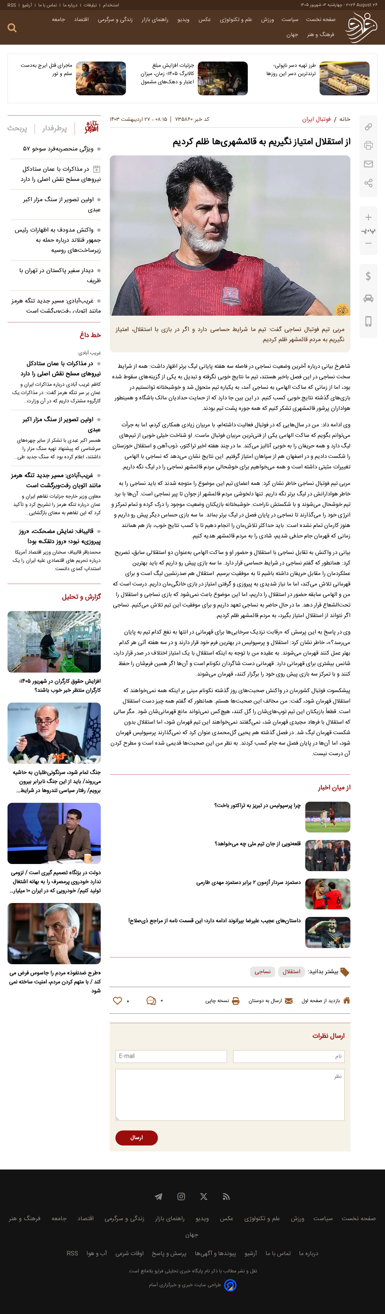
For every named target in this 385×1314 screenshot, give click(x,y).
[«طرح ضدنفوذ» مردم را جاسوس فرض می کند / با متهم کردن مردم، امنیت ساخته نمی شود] (54, 933)
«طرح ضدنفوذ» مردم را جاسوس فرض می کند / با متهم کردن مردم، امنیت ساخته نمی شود (55, 982)
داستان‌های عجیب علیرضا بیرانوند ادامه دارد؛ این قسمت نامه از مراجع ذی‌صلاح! (215, 921)
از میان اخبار (334, 788)
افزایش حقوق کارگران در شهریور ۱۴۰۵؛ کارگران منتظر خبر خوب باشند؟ (60, 686)
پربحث (17, 128)
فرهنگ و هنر (321, 34)
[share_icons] (369, 183)
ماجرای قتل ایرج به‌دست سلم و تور (46, 70)
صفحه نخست (321, 19)
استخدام (111, 5)
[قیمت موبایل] (368, 323)
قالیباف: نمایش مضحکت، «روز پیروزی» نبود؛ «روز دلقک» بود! (60, 537)
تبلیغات (90, 5)
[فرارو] (361, 27)
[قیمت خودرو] (368, 300)
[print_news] (368, 145)
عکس (205, 19)
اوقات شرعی (129, 1253)
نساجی (263, 972)
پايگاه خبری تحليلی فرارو (178, 1271)
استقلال (291, 972)
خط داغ (90, 335)
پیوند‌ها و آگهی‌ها (215, 1253)
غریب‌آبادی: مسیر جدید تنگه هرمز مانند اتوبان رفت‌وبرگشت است (56, 306)
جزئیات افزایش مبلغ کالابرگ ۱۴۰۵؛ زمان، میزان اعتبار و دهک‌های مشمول (167, 74)
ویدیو (184, 19)
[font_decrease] (368, 243)
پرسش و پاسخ (169, 1253)
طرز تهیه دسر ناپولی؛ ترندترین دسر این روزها (291, 70)
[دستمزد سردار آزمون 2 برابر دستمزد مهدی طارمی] (327, 894)
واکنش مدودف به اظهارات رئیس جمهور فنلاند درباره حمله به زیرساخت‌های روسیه (58, 240)
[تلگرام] (158, 1196)
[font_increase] (368, 217)
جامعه (59, 19)
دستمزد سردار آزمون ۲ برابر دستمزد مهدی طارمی (248, 883)
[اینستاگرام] (181, 1196)
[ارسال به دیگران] (368, 164)
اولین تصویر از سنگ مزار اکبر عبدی (62, 425)
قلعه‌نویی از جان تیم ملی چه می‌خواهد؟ (258, 844)
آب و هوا (96, 1253)
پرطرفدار (54, 128)
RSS (12, 5)
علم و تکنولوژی (237, 19)
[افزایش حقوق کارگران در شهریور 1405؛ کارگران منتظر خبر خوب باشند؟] (54, 641)
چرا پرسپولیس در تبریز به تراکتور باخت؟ (257, 806)
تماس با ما (47, 5)
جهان (293, 34)
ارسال (136, 1137)
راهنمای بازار (156, 19)
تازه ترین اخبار (92, 126)
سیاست (290, 19)
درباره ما (70, 5)
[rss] (226, 1196)
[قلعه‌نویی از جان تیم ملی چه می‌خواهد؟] (327, 855)
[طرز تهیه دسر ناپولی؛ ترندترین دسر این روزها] (345, 78)
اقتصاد (82, 19)
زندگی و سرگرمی (116, 19)
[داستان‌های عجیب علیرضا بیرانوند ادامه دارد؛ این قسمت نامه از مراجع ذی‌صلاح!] (327, 932)
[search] (12, 28)
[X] (203, 1196)
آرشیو (27, 5)
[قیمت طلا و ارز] (368, 278)
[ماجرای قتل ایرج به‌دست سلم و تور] (101, 78)
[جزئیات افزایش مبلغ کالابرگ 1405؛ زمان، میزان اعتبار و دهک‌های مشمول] (223, 78)
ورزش (267, 19)
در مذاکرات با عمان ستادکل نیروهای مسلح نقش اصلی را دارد (61, 174)
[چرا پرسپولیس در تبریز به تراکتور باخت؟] (327, 817)
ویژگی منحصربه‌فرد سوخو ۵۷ (58, 149)
